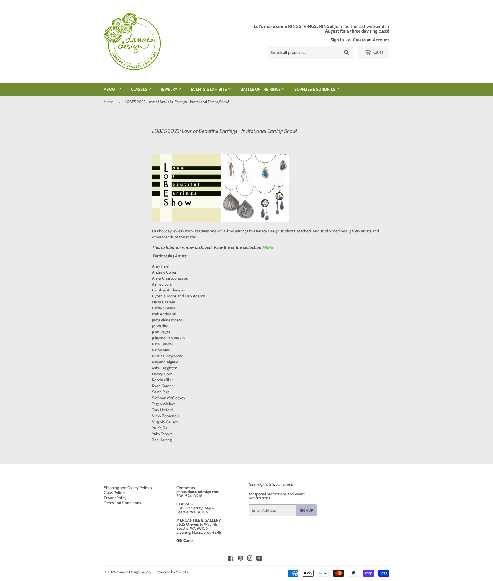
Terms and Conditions (122, 502)
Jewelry (169, 89)
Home (109, 101)
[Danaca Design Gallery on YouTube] (259, 559)
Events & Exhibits (209, 89)
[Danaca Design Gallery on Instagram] (250, 559)
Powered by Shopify (172, 572)
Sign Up (306, 510)
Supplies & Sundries (315, 89)
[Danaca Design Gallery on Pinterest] (240, 559)
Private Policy (115, 497)
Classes (139, 89)
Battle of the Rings (261, 89)
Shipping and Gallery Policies (128, 487)
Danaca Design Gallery (134, 572)
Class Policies (115, 492)
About (111, 89)
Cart (378, 52)
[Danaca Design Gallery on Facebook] (231, 559)
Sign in (337, 39)
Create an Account (371, 39)
